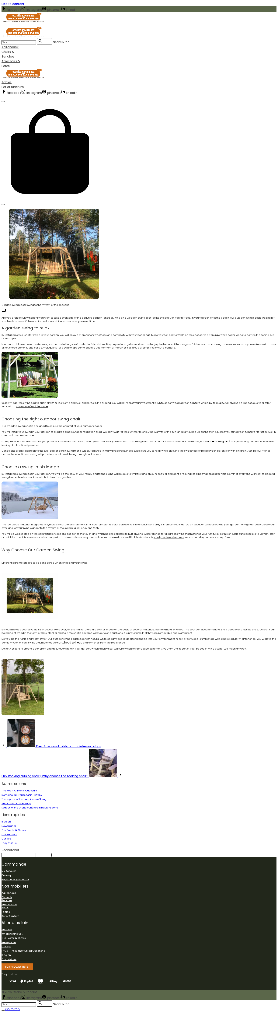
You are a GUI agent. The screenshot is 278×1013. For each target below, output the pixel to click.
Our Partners (9, 834)
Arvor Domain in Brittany (16, 803)
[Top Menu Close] (3, 101)
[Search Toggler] (3, 1010)
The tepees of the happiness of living (24, 799)
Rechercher (10, 850)
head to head (73, 642)
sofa (60, 642)
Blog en (12, 311)
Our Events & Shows (14, 830)
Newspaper (9, 826)
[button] (50, 199)
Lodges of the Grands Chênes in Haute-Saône (30, 807)
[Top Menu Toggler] (3, 204)
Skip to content (13, 4)
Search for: (61, 42)
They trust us (9, 843)
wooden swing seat (217, 441)
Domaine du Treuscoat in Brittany (22, 795)
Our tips (6, 838)
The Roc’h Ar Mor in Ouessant (19, 790)
